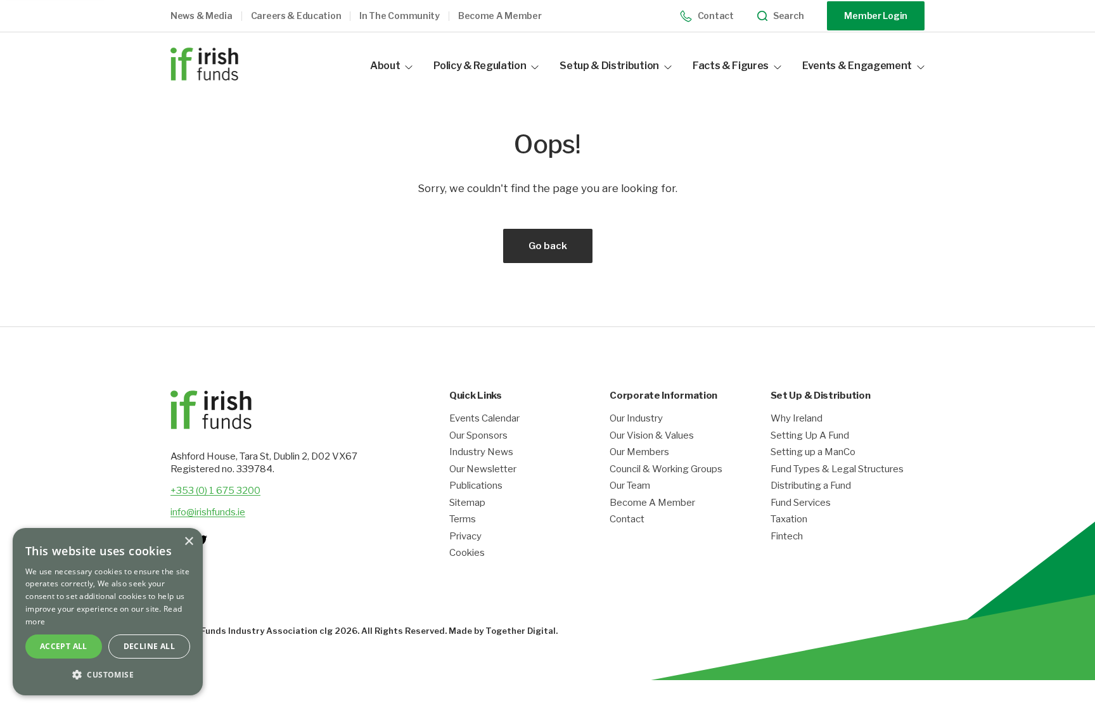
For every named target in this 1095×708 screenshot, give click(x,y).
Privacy (465, 536)
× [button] (188, 541)
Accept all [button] (63, 646)
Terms (462, 519)
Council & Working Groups (666, 469)
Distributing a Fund (811, 485)
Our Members (639, 452)
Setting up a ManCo (813, 452)
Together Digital (520, 631)
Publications (476, 485)
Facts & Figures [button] (731, 66)
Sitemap (467, 503)
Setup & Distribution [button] (609, 66)
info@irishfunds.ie (207, 512)
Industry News (481, 452)
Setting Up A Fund (810, 435)
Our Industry (636, 418)
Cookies (467, 553)
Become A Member (652, 503)
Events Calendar (484, 418)
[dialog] (108, 611)
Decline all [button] (149, 646)
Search (788, 16)
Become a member (500, 16)
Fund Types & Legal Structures (837, 469)
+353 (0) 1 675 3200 (215, 490)
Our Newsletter (482, 469)
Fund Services (801, 503)
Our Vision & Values (652, 435)
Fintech (787, 536)
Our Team (630, 485)
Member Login (875, 15)
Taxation (789, 519)
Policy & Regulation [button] (479, 66)
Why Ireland (797, 418)
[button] (210, 16)
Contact (716, 15)
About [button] (385, 66)
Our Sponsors (478, 435)
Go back (547, 246)
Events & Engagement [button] (857, 66)
